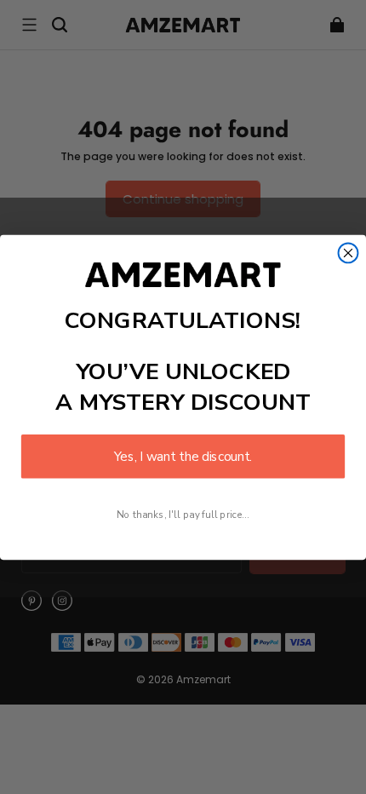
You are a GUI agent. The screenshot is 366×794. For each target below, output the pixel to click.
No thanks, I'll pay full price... (183, 514)
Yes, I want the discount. (183, 456)
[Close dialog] (348, 252)
